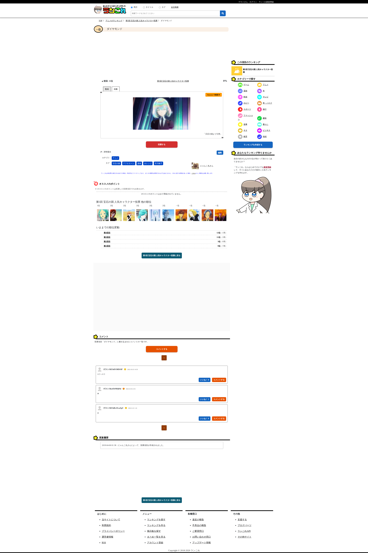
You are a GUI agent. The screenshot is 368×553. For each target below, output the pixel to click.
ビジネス (266, 130)
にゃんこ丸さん (206, 166)
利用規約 (106, 525)
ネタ (245, 130)
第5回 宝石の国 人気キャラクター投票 (141, 21)
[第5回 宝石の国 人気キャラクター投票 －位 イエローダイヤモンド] (194, 215)
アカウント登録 (155, 542)
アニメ (115, 158)
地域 (265, 136)
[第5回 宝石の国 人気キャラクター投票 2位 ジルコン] (129, 215)
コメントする (161, 349)
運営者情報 (107, 537)
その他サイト (244, 537)
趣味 (265, 118)
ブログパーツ (244, 525)
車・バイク (267, 103)
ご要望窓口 (198, 531)
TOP (100, 21)
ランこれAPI (244, 531)
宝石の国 (116, 163)
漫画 (139, 163)
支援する (242, 519)
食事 (245, 124)
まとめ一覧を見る (156, 537)
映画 (245, 97)
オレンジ (148, 163)
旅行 (265, 109)
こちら (193, 173)
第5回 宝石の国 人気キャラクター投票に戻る (161, 255)
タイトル (149, 7)
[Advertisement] (162, 55)
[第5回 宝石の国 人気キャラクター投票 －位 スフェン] (220, 215)
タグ (163, 7)
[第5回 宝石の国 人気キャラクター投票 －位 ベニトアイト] (207, 215)
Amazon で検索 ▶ (213, 95)
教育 (245, 136)
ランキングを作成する (253, 145)
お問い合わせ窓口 (201, 537)
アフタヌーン (128, 163)
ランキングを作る (156, 525)
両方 (135, 7)
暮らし (265, 124)
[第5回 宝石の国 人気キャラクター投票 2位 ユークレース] (168, 215)
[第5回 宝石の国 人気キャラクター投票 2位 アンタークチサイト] (155, 215)
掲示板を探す (154, 531)
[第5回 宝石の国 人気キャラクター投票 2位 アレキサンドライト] (142, 215)
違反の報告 (198, 519)
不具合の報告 (199, 525)
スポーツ (247, 109)
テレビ (265, 97)
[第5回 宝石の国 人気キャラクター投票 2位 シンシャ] (116, 215)
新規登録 (267, 167)
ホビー (246, 103)
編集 (220, 153)
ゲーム (246, 85)
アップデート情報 (201, 542)
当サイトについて (111, 519)
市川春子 (158, 163)
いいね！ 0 (204, 380)
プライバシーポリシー (113, 531)
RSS (104, 542)
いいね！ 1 (204, 399)
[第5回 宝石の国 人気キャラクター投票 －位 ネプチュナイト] (181, 215)
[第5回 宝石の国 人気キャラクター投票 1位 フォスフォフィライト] (103, 215)
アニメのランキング (114, 21)
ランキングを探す (156, 519)
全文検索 (175, 7)
